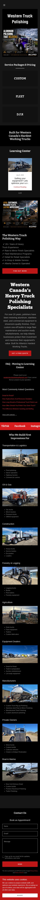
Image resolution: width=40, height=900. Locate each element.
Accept (20, 895)
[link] (20, 23)
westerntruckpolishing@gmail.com (15, 377)
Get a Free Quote (20, 353)
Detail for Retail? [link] (8, 395)
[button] (4, 5)
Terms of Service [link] (19, 872)
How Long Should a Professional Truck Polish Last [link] (19, 402)
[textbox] (20, 826)
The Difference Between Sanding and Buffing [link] (17, 409)
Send (20, 864)
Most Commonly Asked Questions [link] (18, 389)
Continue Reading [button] (20, 187)
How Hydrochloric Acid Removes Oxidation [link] (17, 399)
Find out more (20, 271)
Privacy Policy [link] (34, 871)
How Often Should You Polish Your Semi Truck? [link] (18, 405)
